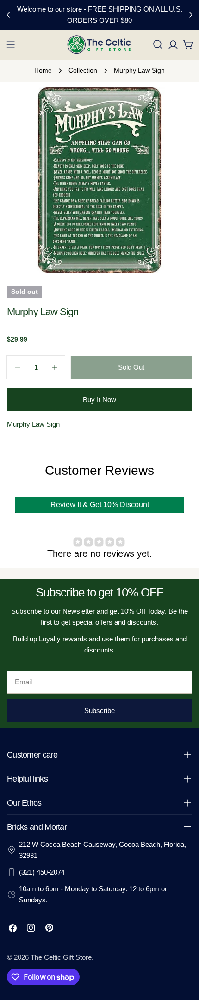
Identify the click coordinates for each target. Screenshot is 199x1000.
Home (43, 70)
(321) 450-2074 (42, 872)
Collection (82, 70)
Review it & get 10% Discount (99, 505)
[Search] (158, 44)
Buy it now (99, 400)
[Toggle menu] (10, 44)
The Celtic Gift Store (61, 957)
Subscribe (99, 710)
